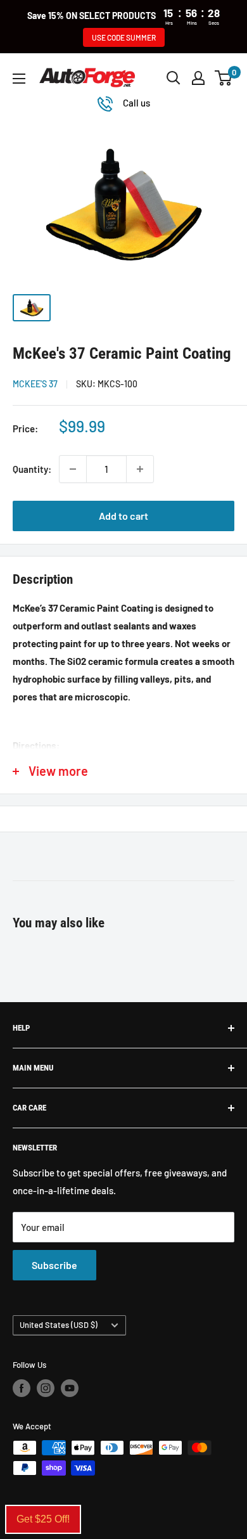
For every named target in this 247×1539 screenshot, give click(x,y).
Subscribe (54, 1265)
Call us (136, 102)
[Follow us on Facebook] (21, 1388)
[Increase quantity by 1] (140, 469)
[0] (224, 78)
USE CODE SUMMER (124, 37)
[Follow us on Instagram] (45, 1388)
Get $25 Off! (43, 1519)
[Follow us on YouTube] (70, 1388)
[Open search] (173, 78)
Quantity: (32, 469)
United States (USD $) (59, 1325)
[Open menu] (19, 79)
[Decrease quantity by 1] (73, 469)
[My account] (198, 78)
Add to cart (123, 516)
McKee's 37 (35, 383)
